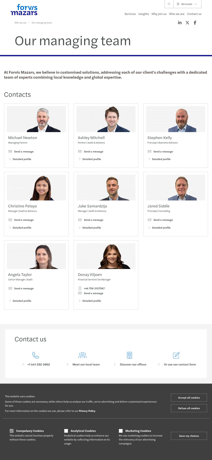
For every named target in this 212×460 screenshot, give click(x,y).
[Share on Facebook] (194, 22)
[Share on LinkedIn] (179, 22)
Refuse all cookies (189, 408)
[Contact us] (35, 359)
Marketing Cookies (138, 430)
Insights (143, 14)
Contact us (194, 14)
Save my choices (189, 436)
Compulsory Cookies (30, 430)
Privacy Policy (87, 411)
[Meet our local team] (82, 359)
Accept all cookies (189, 397)
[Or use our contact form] (176, 359)
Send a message (24, 151)
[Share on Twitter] (187, 22)
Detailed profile (22, 159)
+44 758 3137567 (94, 288)
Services (130, 14)
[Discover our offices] (129, 359)
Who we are (177, 14)
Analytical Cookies (83, 430)
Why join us (159, 14)
